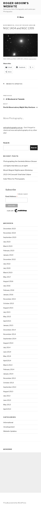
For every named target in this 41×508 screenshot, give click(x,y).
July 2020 (6, 268)
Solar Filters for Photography (14, 179)
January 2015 (8, 325)
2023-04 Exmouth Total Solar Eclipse (17, 174)
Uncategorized (8, 427)
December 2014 (9, 330)
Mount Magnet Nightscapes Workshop (18, 170)
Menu (21, 17)
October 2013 (8, 383)
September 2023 (9, 237)
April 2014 (7, 361)
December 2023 (9, 229)
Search (6, 143)
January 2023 (8, 255)
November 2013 (9, 378)
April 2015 (7, 321)
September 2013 (9, 387)
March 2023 (7, 246)
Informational (8, 422)
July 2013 (6, 396)
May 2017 (7, 277)
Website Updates (14, 84)
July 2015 (6, 312)
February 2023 (8, 251)
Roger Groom (29, 25)
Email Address (11, 196)
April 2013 (7, 409)
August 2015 (8, 308)
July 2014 (6, 347)
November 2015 (9, 299)
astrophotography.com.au (13, 128)
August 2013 (8, 391)
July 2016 (6, 286)
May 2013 (7, 405)
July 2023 (6, 242)
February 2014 (8, 369)
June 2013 (7, 400)
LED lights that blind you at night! (15, 166)
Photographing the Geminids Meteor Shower (20, 161)
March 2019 (7, 273)
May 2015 (7, 317)
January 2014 (8, 374)
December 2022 (9, 259)
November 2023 (9, 233)
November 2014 (9, 334)
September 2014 (9, 339)
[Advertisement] (20, 472)
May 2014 (7, 356)
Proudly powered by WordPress (14, 503)
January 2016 (8, 295)
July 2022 (6, 264)
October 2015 (8, 303)
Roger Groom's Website (16, 5)
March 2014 (7, 365)
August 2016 (8, 281)
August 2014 (8, 343)
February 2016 (8, 290)
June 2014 (7, 352)
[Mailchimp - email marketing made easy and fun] (16, 212)
